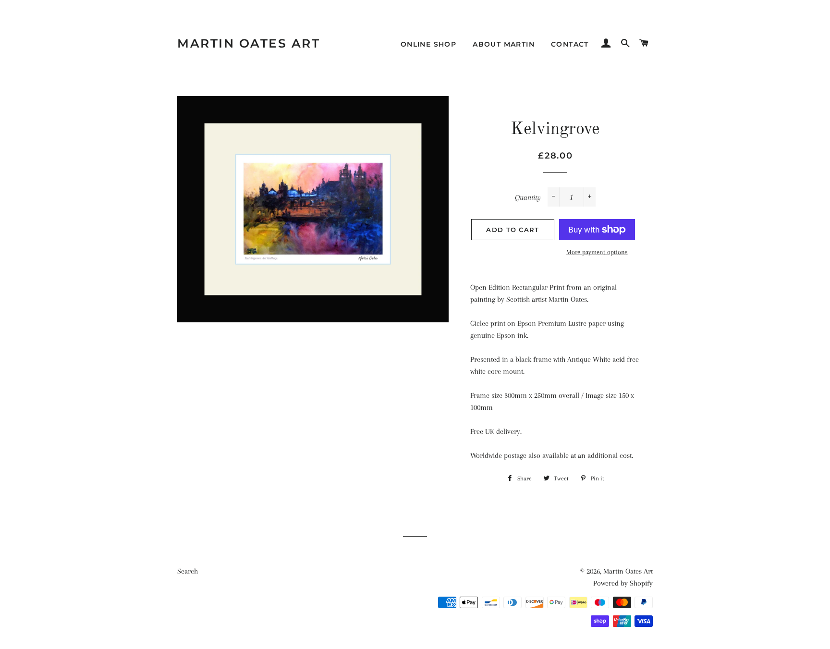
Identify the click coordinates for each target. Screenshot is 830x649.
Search (187, 571)
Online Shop (428, 44)
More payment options (597, 252)
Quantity (528, 197)
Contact (570, 44)
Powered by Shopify (623, 583)
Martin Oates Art (248, 43)
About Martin (504, 44)
